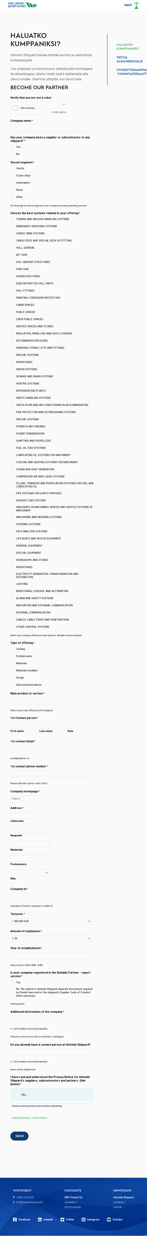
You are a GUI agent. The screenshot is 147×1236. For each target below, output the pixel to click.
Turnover (16, 914)
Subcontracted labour (29, 684)
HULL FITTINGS (25, 290)
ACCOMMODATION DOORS (32, 340)
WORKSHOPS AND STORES (32, 560)
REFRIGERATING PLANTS (31, 390)
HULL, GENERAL (25, 247)
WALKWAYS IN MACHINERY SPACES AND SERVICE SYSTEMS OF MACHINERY (54, 508)
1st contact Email (22, 741)
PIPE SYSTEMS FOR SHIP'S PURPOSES (39, 493)
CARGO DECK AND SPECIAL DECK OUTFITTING (44, 240)
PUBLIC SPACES (25, 312)
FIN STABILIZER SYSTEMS (31, 531)
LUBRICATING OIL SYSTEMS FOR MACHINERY (43, 455)
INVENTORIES (24, 362)
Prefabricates (24, 656)
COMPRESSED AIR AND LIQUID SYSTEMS (40, 476)
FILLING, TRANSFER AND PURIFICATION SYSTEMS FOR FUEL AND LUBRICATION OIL (55, 485)
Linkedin (48, 1219)
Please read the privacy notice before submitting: (37, 1112)
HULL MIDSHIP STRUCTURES (33, 262)
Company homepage (24, 791)
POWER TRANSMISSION (30, 433)
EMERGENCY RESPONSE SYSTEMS (36, 226)
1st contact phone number (28, 766)
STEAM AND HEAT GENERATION (35, 469)
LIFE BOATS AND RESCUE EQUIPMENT (38, 538)
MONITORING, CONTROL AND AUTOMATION (42, 591)
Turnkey (20, 649)
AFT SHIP (21, 254)
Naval (19, 189)
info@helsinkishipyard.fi (29, 1202)
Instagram (93, 1219)
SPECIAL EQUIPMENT (28, 552)
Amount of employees (25, 931)
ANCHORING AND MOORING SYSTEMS (39, 517)
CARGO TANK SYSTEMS (30, 233)
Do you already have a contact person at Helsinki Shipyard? (50, 1044)
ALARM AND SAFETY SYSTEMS (34, 598)
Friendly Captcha (59, 112)
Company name (20, 120)
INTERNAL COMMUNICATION (33, 612)
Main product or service (26, 693)
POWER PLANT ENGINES (30, 426)
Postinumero (18, 864)
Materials (21, 663)
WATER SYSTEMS (26, 369)
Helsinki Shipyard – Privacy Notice (29, 1117)
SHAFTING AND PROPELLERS (33, 440)
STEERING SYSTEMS (28, 524)
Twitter (70, 1219)
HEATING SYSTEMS (27, 383)
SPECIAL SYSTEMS (27, 355)
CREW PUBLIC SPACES (29, 319)
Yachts (20, 168)
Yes (18, 147)
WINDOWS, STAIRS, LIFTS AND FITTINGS (40, 347)
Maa (13, 878)
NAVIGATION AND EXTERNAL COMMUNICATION (44, 605)
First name (17, 731)
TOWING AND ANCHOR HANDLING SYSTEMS (42, 219)
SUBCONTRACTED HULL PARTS (34, 283)
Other (19, 197)
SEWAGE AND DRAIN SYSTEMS (34, 376)
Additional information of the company (36, 1011)
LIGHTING (22, 584)
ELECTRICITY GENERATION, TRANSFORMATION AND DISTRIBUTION (47, 575)
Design (20, 677)
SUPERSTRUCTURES (28, 276)
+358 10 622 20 (25, 1197)
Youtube (117, 1219)
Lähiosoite (17, 821)
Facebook (24, 1219)
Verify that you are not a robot (30, 97)
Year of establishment (25, 948)
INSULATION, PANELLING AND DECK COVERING (44, 333)
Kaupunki (16, 835)
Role (70, 731)
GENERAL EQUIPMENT (29, 545)
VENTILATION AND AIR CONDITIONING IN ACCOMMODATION (52, 405)
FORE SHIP (22, 269)
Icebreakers (23, 182)
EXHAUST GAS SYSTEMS (31, 500)
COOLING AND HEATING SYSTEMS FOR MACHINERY (47, 462)
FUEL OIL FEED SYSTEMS (31, 448)
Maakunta (16, 849)
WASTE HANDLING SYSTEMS (33, 397)
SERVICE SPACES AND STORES (34, 326)
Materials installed (26, 670)
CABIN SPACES (25, 305)
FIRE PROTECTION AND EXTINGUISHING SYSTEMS (46, 412)
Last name (46, 731)
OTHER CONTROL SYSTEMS (32, 626)
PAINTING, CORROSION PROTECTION (38, 297)
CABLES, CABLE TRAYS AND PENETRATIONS (42, 619)
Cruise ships (23, 175)
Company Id (18, 889)
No (18, 154)
